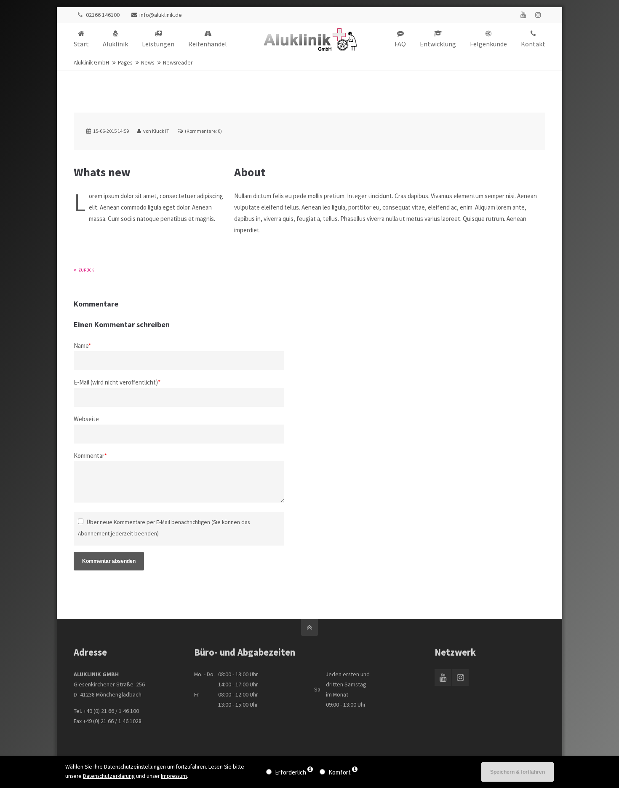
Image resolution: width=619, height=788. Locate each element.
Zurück (86, 270)
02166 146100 (103, 15)
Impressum (174, 776)
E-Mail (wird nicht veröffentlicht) (117, 382)
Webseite (86, 419)
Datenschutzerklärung (109, 776)
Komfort (339, 772)
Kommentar (90, 456)
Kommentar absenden (109, 561)
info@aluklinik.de (160, 15)
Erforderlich (290, 772)
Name (82, 346)
